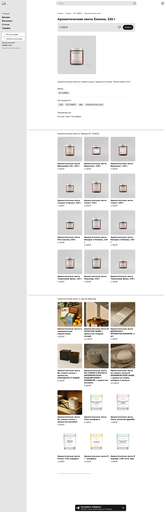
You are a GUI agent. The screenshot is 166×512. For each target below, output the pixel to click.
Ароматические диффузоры (8, 43)
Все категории (12, 34)
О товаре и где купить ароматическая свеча (75, 473)
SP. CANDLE (78, 13)
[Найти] (134, 3)
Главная (60, 13)
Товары (6, 13)
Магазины (7, 21)
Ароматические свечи (11, 48)
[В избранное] (119, 27)
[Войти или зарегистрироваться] (163, 3)
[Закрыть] (123, 508)
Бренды (6, 17)
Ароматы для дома (14, 39)
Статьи (5, 24)
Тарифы (6, 28)
